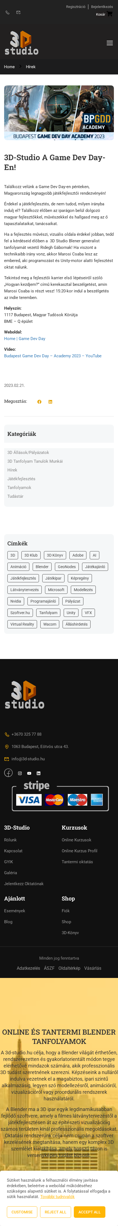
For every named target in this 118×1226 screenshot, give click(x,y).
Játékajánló (95, 567)
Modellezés (83, 590)
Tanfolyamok (19, 487)
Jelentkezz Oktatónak (24, 883)
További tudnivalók (57, 1196)
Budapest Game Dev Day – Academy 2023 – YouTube (53, 355)
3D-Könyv (70, 932)
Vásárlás (92, 968)
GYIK (8, 861)
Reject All (55, 1212)
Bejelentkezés (102, 7)
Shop (66, 921)
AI (94, 555)
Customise (22, 1212)
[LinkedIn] (50, 402)
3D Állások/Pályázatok (28, 452)
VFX (88, 613)
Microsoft (56, 590)
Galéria (10, 872)
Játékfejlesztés (21, 478)
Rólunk (10, 840)
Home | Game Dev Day (24, 338)
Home (9, 66)
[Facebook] (39, 402)
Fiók (66, 910)
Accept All (89, 1212)
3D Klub (31, 555)
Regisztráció (75, 7)
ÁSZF (49, 968)
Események (14, 910)
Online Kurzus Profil (79, 850)
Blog (8, 921)
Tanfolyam (48, 613)
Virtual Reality (22, 624)
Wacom (49, 624)
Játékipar (53, 578)
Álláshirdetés (77, 624)
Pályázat (72, 601)
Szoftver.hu (20, 613)
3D (12, 555)
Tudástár (15, 496)
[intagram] (20, 774)
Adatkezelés (28, 968)
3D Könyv (55, 555)
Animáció (18, 567)
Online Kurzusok (76, 840)
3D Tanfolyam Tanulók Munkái (35, 461)
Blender (42, 567)
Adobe (77, 555)
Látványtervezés (24, 590)
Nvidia (15, 601)
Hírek (31, 66)
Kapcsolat (13, 850)
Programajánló (43, 601)
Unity (71, 613)
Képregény (80, 578)
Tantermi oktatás (77, 861)
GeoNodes (67, 567)
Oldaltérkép (69, 968)
